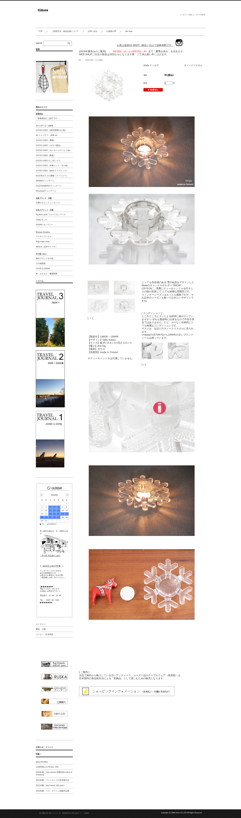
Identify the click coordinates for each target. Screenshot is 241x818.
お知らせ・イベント (44, 747)
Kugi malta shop (42, 241)
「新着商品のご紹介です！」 (48, 118)
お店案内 (86, 813)
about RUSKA (42, 762)
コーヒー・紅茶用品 (44, 634)
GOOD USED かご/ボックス (48, 160)
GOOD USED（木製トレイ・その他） (52, 165)
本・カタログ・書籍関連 (46, 274)
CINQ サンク (41, 220)
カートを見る (200, 15)
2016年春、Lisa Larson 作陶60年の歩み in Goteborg (54, 773)
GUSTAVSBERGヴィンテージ (49, 186)
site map (128, 31)
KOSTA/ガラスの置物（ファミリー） (52, 176)
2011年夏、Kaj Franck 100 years (50, 785)
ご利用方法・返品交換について (65, 31)
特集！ (39, 754)
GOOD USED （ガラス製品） (94, 60)
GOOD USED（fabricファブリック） (52, 171)
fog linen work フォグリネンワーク (51, 214)
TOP (40, 31)
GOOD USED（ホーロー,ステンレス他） (54, 150)
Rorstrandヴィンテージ (46, 191)
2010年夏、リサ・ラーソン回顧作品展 (52, 791)
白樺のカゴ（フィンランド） (48, 203)
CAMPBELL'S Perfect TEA (47, 767)
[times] (64, 25)
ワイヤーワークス (43, 236)
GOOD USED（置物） (46, 140)
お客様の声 (111, 31)
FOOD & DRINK (43, 268)
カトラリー (41, 624)
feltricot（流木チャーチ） (47, 247)
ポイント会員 (187, 15)
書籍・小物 (41, 629)
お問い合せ (92, 31)
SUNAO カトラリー (44, 225)
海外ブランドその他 (44, 258)
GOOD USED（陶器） (46, 155)
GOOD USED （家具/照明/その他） (51, 130)
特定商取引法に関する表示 (70, 813)
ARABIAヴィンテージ (45, 181)
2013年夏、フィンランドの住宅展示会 (52, 780)
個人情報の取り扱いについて (48, 813)
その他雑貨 (41, 263)
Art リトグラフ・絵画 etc (47, 135)
